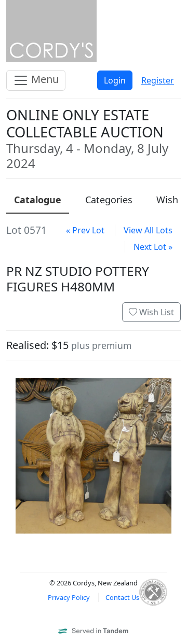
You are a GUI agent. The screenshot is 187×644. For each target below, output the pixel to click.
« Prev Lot (85, 230)
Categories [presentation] (108, 199)
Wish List (155, 312)
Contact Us (122, 597)
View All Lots (148, 230)
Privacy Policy (69, 597)
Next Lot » (152, 247)
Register (157, 80)
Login (115, 80)
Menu (44, 79)
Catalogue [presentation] (37, 199)
